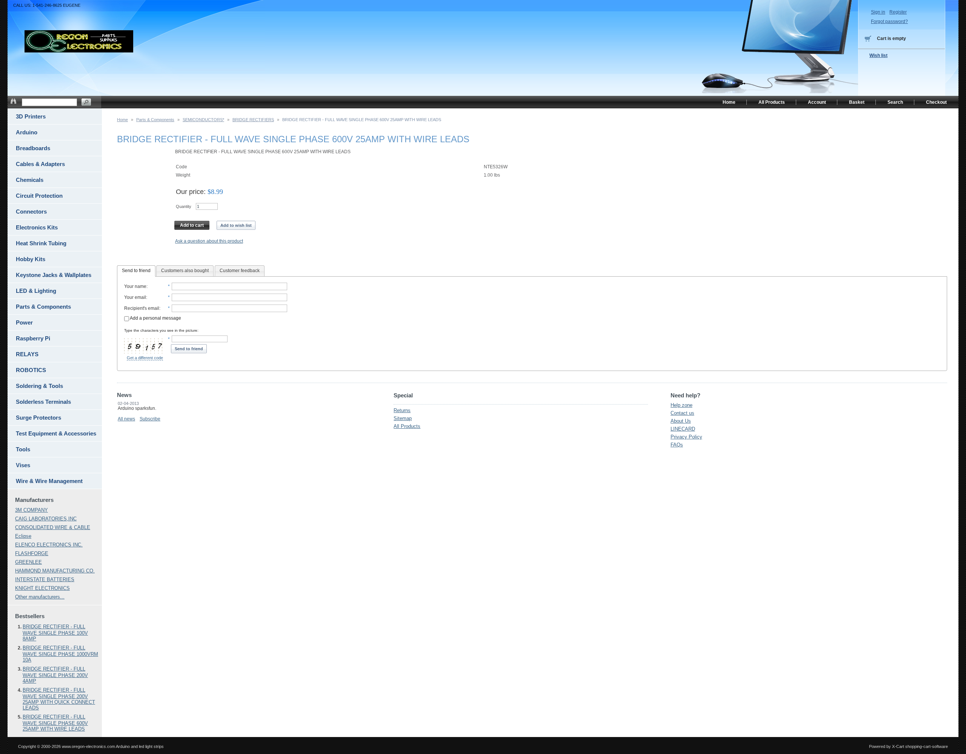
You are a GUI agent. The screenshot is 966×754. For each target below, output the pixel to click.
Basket (856, 102)
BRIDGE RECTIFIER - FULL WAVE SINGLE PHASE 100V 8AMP (55, 633)
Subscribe (150, 419)
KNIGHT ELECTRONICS (42, 588)
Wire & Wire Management (49, 481)
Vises (23, 465)
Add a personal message (155, 318)
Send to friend (136, 270)
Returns (402, 410)
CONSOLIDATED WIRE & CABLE (52, 527)
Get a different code (145, 357)
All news (126, 419)
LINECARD (683, 429)
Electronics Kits (37, 227)
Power (24, 322)
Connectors (31, 211)
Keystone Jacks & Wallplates (53, 275)
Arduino (26, 132)
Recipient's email (141, 308)
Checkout (936, 102)
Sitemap (403, 418)
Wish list (878, 55)
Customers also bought (185, 270)
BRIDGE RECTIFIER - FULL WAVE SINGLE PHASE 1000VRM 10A (60, 654)
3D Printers (31, 116)
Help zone (681, 405)
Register (898, 12)
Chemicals (29, 180)
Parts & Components (155, 119)
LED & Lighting (36, 291)
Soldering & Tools (39, 386)
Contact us (682, 413)
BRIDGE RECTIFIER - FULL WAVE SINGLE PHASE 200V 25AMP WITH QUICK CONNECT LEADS (59, 699)
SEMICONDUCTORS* (203, 119)
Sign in (878, 12)
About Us (681, 421)
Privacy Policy (686, 437)
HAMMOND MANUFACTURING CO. (55, 571)
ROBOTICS (31, 370)
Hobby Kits (30, 259)
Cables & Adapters (40, 164)
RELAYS (27, 354)
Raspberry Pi (33, 338)
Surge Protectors (38, 417)
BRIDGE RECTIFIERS (253, 119)
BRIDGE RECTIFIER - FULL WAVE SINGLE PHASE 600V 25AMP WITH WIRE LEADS (55, 723)
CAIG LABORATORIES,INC (46, 519)
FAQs (677, 445)
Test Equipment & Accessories (56, 433)
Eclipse (23, 536)
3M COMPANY (31, 510)
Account (817, 102)
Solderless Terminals (43, 402)
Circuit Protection (39, 195)
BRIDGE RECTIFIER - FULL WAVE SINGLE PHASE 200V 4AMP (55, 675)
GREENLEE (28, 562)
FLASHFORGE (31, 553)
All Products (407, 426)
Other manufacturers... (40, 597)
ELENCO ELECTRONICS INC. (49, 545)
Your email (135, 297)
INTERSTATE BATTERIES (44, 579)
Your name (135, 286)
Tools (23, 449)
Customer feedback (240, 270)
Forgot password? (889, 21)
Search (895, 102)
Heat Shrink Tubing (41, 243)
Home (122, 119)
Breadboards (33, 148)
